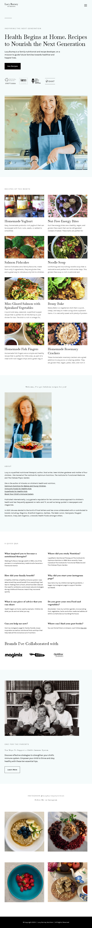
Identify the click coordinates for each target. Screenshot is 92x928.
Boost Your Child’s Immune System (19, 494)
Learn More (12, 770)
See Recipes (12, 66)
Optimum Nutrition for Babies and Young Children (25, 486)
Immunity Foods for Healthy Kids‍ (18, 489)
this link (84, 628)
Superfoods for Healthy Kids (16, 491)
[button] (85, 5)
